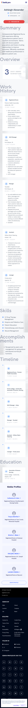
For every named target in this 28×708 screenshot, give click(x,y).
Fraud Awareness (6, 635)
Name (15, 611)
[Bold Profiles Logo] (5, 2)
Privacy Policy (5, 632)
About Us (16, 623)
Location (4, 608)
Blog (3, 626)
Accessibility (5, 629)
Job (3, 611)
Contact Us (5, 620)
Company (16, 608)
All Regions (17, 629)
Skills (3, 605)
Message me (15, 22)
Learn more (16, 705)
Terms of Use (5, 623)
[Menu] (26, 2)
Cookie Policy (17, 620)
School (16, 605)
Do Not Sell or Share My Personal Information (19, 634)
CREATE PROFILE (14, 582)
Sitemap (16, 626)
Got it (23, 705)
